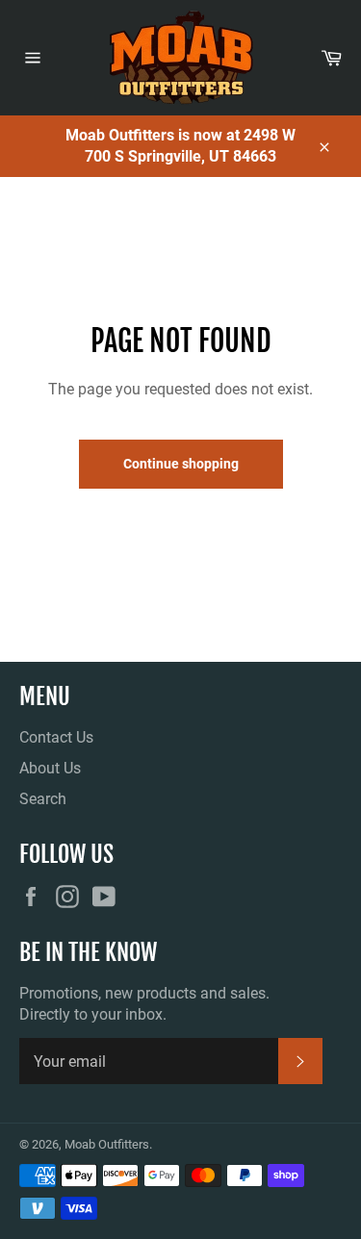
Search (42, 799)
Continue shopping (181, 463)
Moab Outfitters (106, 1144)
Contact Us (56, 737)
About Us (50, 768)
